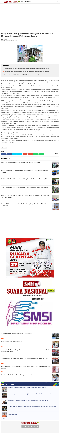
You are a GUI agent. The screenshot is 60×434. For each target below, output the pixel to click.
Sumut (6, 30)
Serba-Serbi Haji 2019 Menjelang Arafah (11, 341)
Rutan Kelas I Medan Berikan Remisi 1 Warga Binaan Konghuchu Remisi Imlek (21, 375)
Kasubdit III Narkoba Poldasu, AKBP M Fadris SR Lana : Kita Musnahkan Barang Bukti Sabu (24, 358)
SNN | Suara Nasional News (34, 430)
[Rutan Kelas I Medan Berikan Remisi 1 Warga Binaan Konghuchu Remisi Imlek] (55, 377)
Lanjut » (56, 418)
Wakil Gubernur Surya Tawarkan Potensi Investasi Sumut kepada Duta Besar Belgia (28, 400)
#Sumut (4, 147)
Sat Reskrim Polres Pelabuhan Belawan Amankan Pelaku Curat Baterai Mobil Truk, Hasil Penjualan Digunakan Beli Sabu (31, 413)
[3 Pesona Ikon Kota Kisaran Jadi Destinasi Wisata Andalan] (55, 336)
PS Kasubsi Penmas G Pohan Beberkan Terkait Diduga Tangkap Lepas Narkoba (21, 74)
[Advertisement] (30, 18)
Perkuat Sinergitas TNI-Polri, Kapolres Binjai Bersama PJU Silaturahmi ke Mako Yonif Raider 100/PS (26, 68)
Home (2, 30)
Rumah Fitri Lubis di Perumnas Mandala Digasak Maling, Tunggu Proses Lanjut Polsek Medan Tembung (25, 367)
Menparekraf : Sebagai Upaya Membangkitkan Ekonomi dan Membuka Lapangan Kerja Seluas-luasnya (27, 34)
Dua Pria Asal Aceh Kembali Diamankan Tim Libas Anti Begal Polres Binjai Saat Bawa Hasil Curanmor (26, 71)
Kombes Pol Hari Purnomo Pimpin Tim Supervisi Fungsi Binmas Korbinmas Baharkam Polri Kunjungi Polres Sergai (25, 350)
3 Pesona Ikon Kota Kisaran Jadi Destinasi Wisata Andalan (16, 333)
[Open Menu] (2, 2)
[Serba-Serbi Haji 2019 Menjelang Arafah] (55, 344)
